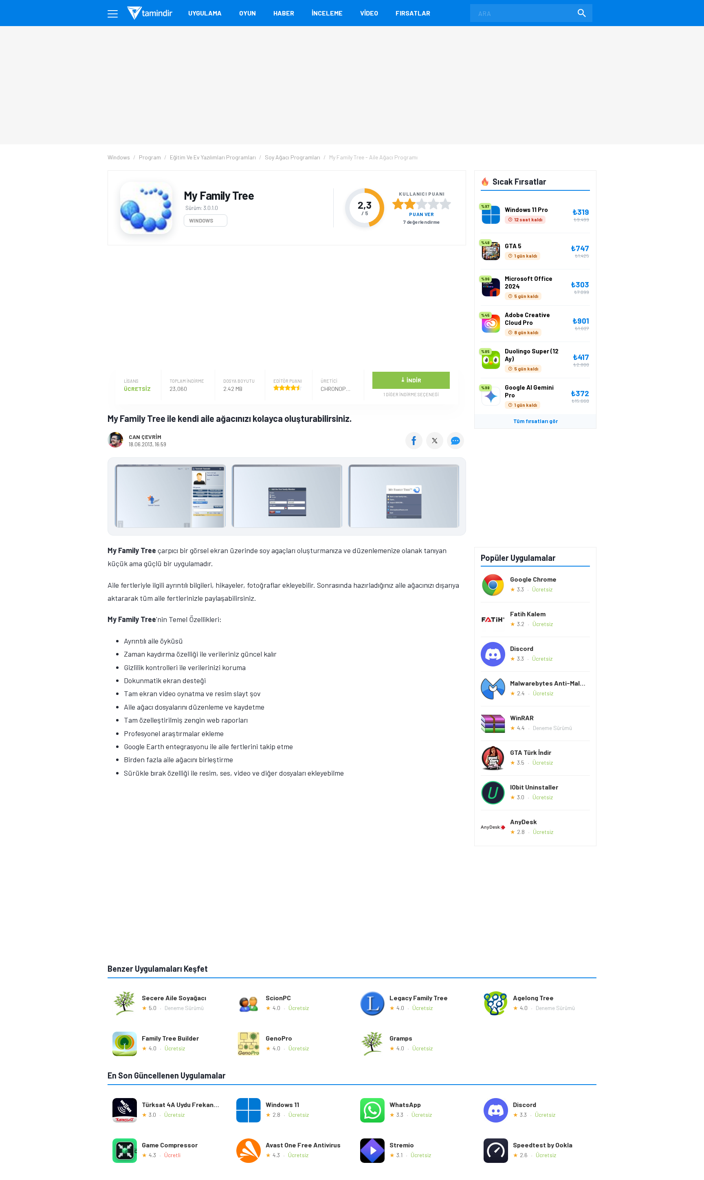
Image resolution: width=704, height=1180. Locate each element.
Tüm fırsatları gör (535, 421)
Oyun (247, 13)
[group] (286, 497)
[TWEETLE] (435, 446)
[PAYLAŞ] (415, 446)
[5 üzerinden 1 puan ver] (398, 204)
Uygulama (205, 13)
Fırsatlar (413, 13)
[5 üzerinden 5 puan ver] (445, 204)
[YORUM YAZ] (456, 446)
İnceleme (327, 13)
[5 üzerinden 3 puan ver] (421, 204)
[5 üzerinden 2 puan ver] (410, 204)
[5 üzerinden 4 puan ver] (433, 204)
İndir (410, 380)
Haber (283, 13)
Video (369, 13)
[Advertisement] (285, 308)
